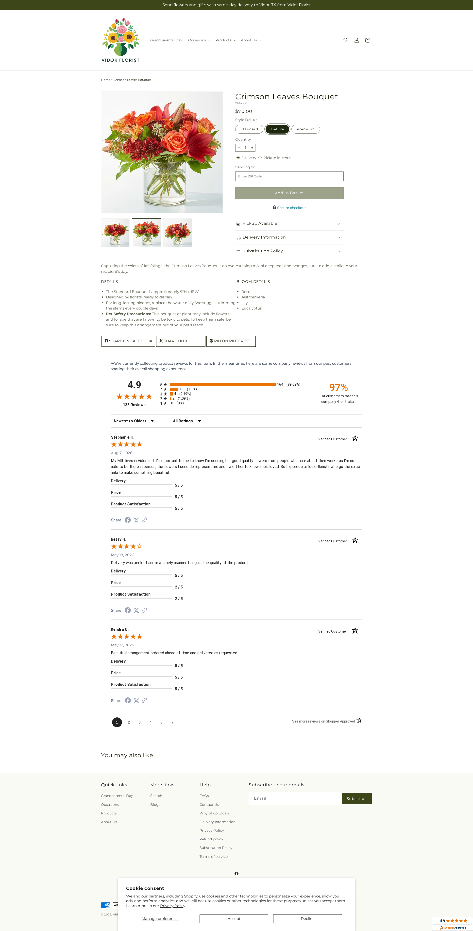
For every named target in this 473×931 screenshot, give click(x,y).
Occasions (110, 804)
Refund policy (211, 839)
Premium (306, 129)
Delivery (249, 157)
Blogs (155, 804)
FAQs (204, 796)
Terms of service (214, 856)
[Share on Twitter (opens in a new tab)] (136, 520)
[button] (199, 40)
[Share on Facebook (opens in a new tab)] (128, 520)
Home (105, 80)
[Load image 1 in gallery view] (115, 232)
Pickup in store (277, 157)
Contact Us (209, 804)
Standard (249, 129)
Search (156, 796)
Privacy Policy (172, 905)
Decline (308, 918)
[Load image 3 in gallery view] (177, 232)
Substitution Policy (216, 848)
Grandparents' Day (117, 796)
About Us (109, 822)
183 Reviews (140, 404)
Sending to (252, 167)
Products (109, 813)
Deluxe (277, 129)
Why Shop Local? (215, 813)
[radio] (236, 384)
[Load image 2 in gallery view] (146, 232)
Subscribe (357, 798)
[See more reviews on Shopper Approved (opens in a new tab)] (144, 520)
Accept (234, 918)
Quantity (243, 139)
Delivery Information (218, 822)
